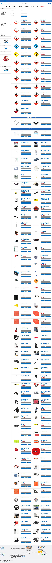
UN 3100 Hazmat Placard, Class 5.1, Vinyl (44, 52)
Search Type (13, 13)
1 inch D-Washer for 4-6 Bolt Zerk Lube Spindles (25, 183)
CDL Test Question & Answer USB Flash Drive (45, 231)
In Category (13, 15)
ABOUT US (2, 556)
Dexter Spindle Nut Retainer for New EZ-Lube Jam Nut (25, 191)
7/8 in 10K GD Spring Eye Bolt (45, 190)
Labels (2, 24)
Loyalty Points (32, 6)
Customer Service (26, 6)
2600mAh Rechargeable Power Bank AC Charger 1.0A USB (25, 272)
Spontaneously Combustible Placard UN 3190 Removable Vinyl (25, 109)
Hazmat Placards (3, 13)
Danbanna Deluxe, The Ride (25, 230)
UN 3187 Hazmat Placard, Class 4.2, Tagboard (24, 68)
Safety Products (3, 14)
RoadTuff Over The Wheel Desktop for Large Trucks (44, 327)
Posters (2, 34)
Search (6, 6)
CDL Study (2, 22)
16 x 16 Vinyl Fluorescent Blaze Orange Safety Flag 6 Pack (45, 312)
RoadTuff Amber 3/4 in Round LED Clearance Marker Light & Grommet (25, 482)
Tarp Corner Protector (44, 489)
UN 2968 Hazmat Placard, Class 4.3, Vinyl (44, 44)
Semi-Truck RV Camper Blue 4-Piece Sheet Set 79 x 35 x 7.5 (45, 159)
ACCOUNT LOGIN (2, 547)
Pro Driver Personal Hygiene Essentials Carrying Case (45, 343)
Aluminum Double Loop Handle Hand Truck (24, 223)
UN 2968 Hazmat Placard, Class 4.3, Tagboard (24, 44)
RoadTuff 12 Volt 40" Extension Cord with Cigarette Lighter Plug (25, 538)
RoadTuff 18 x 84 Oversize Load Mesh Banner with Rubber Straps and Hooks (25, 458)
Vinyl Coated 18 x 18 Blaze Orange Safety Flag (25, 489)
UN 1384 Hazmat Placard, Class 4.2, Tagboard (24, 20)
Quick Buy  (26, 24)
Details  (46, 31)
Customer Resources (19, 6)
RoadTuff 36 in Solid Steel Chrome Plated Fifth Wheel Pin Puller (25, 376)
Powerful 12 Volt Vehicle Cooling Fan (44, 513)
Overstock (37, 6)
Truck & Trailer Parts (3, 12)
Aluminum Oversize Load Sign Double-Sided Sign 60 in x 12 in (45, 368)
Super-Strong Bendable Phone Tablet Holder (24, 473)
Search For (13, 10)
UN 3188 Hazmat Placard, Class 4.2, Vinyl (44, 76)
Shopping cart (6, 39)
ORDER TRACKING (3, 549)
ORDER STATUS (2, 548)
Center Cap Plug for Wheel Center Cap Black (25, 360)
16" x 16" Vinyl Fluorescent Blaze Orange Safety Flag (25, 311)
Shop (2, 6)
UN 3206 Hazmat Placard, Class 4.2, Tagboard (24, 92)
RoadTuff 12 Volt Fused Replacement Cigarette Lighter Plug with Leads (24, 328)
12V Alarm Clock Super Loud (45, 238)
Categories (14, 6)
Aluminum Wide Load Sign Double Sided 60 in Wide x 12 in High (25, 368)
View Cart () (49, 1)
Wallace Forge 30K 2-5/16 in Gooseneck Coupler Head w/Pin (45, 256)
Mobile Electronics (3, 11)
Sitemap (4, 561)
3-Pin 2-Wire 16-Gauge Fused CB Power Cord (45, 384)
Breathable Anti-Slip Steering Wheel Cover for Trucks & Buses (25, 506)
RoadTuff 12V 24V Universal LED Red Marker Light (45, 457)
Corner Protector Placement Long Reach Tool (45, 360)
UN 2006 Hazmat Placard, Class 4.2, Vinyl (44, 28)
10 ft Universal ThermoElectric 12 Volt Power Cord (25, 408)
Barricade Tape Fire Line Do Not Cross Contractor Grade (45, 223)
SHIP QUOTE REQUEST (3, 554)
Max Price (13, 12)
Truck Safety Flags (3, 15)
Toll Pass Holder (43, 182)
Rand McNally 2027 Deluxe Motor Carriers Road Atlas (25, 142)
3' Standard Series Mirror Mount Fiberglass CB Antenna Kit (45, 296)
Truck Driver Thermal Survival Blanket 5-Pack (45, 392)
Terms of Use (2, 561)
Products (10, 6)
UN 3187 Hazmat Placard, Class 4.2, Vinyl (44, 68)
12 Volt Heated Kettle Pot (24, 529)
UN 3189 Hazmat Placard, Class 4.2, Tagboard (24, 84)
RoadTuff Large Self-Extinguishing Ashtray (44, 376)
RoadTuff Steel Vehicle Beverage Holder (24, 400)
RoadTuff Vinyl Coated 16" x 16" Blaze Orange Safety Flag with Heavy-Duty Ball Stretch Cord (45, 482)
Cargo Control (2, 25)
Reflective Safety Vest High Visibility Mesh (25, 440)
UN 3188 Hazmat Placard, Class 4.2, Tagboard (24, 76)
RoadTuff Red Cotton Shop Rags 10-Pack (45, 400)
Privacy (6, 561)
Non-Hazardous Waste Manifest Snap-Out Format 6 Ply (25, 159)
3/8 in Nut (22, 174)
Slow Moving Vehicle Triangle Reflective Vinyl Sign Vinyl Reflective (25, 449)
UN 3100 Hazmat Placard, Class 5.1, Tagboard (24, 52)
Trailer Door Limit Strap (24, 431)
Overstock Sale (2, 26)
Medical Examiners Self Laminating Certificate (44, 131)
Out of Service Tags (44, 431)
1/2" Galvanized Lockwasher (25, 166)
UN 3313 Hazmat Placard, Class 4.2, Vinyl (44, 100)
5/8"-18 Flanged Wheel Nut (45, 214)
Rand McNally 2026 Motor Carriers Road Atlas (44, 142)
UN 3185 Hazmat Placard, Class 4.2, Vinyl (44, 60)
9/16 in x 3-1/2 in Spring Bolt (25, 214)
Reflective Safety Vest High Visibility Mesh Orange (45, 440)
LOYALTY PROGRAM (3, 553)
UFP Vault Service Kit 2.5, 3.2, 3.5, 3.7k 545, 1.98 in (45, 263)
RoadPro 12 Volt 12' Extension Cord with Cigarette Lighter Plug (45, 288)
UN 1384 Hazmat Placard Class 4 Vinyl (44, 20)
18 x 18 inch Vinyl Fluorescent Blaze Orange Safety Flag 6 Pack (45, 320)
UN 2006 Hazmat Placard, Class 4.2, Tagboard (24, 28)
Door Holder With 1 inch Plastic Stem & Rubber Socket (25, 239)
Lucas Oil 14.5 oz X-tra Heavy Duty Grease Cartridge (45, 150)
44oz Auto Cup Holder (24, 206)
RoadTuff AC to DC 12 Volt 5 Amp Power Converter (45, 538)
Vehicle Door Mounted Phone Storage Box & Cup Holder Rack (45, 506)
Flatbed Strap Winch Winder (25, 150)
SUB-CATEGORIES (2, 555)
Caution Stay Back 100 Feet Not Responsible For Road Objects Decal (45, 199)
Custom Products (3, 35)
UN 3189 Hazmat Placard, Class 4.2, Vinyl (44, 84)
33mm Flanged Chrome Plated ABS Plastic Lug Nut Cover (45, 465)
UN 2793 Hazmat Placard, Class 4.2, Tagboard (24, 36)
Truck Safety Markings (3, 23)
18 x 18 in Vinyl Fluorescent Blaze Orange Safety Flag (25, 319)
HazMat (2, 33)
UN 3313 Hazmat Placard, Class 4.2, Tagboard (24, 100)
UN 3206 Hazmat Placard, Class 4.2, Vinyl (44, 92)
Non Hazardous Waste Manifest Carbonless (24, 247)
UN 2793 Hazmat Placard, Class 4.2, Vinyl (44, 36)
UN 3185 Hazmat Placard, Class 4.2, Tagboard (24, 60)
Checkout (6, 42)
